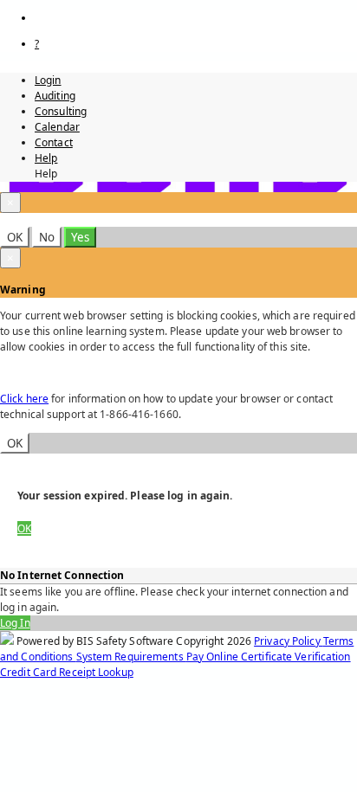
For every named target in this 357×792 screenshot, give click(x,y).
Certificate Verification (296, 656)
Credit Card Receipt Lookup (66, 672)
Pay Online (213, 656)
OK (15, 237)
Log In (15, 622)
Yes (80, 237)
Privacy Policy (288, 641)
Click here (24, 398)
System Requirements (131, 656)
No (47, 237)
